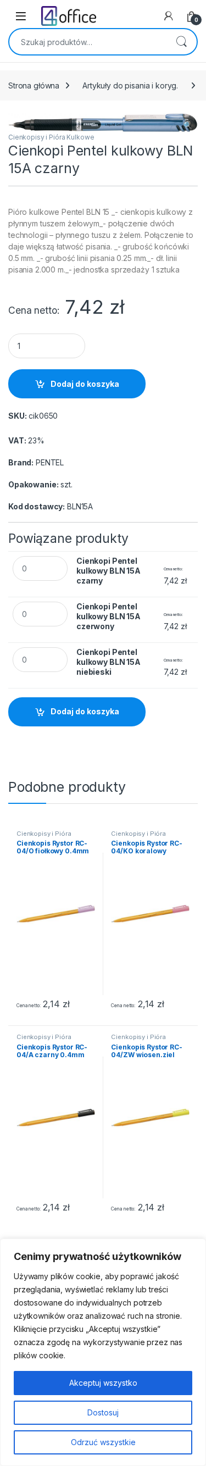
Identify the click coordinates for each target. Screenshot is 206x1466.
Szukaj (181, 41)
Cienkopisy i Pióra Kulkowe (51, 137)
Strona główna (33, 85)
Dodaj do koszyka (85, 383)
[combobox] (87, 41)
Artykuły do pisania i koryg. (130, 85)
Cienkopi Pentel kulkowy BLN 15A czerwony (108, 616)
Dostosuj (103, 1412)
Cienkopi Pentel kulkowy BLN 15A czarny (108, 570)
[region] (103, 1352)
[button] (187, 125)
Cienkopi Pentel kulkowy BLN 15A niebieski (108, 661)
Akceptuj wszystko (103, 1382)
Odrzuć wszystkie (103, 1442)
